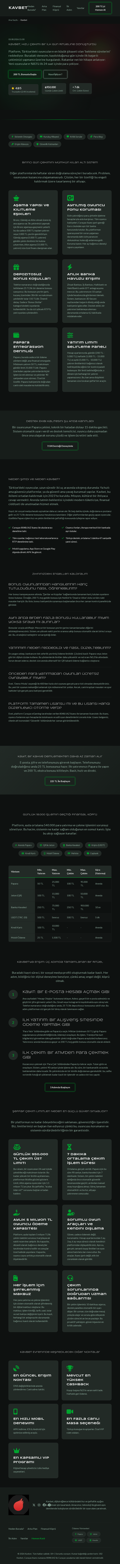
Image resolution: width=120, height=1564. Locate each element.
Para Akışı (98, 136)
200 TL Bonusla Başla (24, 74)
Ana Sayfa (13, 20)
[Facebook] (44, 1505)
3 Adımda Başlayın (60, 1087)
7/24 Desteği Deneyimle (60, 445)
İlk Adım (69, 8)
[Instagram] (39, 1505)
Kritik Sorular (76, 136)
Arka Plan (44, 8)
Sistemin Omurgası (23, 136)
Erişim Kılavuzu (22, 144)
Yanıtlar (80, 8)
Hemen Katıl (38, 1538)
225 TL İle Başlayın (60, 781)
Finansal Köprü (57, 8)
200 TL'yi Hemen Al (100, 8)
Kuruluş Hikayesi (51, 136)
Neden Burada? (32, 8)
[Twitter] (33, 1505)
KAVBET (18, 8)
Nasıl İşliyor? (55, 74)
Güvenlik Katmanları (49, 144)
